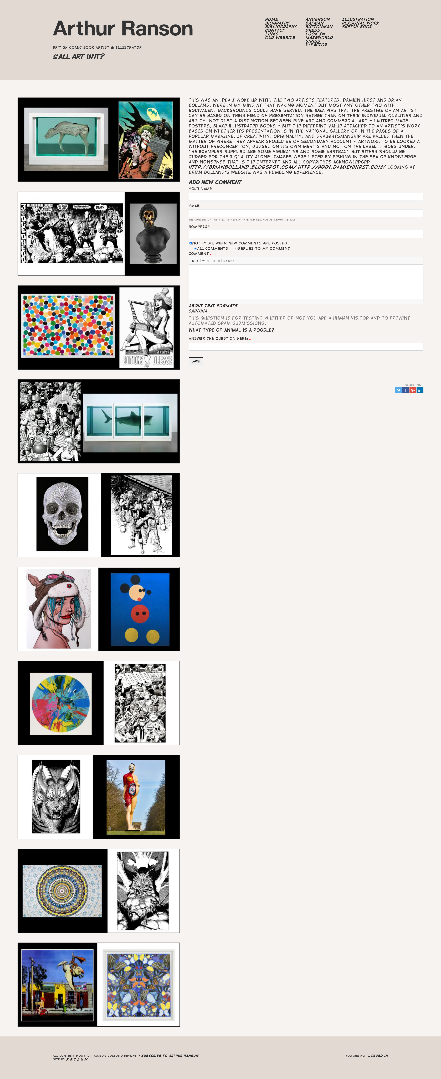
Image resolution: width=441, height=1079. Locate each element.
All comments (212, 248)
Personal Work (360, 23)
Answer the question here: (218, 338)
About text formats (213, 306)
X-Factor (316, 45)
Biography (277, 23)
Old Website (280, 37)
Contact (275, 30)
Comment (199, 253)
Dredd (313, 30)
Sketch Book (357, 27)
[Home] (123, 30)
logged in (378, 1055)
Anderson (318, 19)
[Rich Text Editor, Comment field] (306, 282)
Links (272, 34)
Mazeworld (319, 37)
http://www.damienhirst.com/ (342, 167)
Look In (315, 34)
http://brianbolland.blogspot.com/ (242, 167)
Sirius (313, 41)
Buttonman (319, 27)
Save (196, 361)
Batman (315, 23)
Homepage (199, 227)
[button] (192, 261)
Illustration (358, 19)
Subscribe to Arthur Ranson (170, 1055)
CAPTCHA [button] (198, 311)
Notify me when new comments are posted (239, 243)
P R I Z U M (77, 1059)
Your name (200, 189)
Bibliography (281, 27)
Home (271, 19)
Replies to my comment (264, 248)
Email (194, 206)
